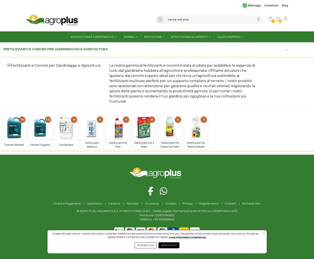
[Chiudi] (286, 50)
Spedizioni (94, 203)
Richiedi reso (251, 203)
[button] (264, 233)
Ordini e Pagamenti (67, 203)
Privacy (188, 203)
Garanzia (114, 203)
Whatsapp (254, 5)
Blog (285, 5)
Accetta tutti (169, 245)
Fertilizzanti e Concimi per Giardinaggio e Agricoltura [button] (55, 49)
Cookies (170, 203)
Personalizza (145, 245)
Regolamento (209, 203)
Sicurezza (152, 203)
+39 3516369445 (164, 219)
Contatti (230, 203)
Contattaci (271, 5)
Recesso (133, 203)
